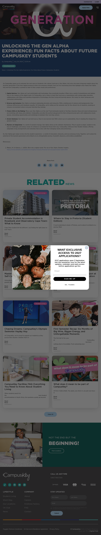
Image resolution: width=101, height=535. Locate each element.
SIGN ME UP (69, 279)
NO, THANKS (70, 284)
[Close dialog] (86, 247)
